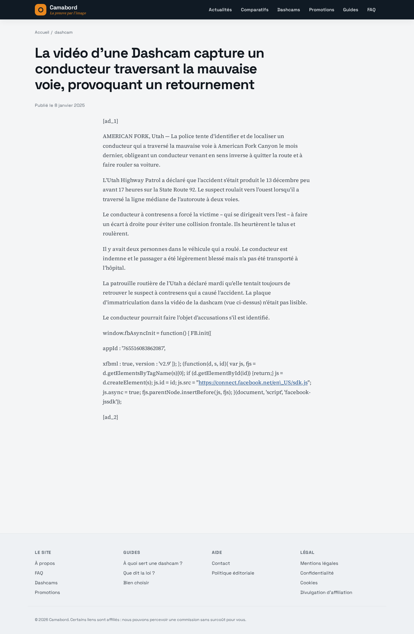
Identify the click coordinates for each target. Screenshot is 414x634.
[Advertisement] (207, 471)
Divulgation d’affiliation (326, 592)
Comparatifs (255, 9)
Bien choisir (136, 582)
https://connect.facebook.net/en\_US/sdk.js (253, 382)
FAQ (371, 9)
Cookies (309, 582)
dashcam (64, 32)
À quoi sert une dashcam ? (152, 563)
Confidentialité (317, 573)
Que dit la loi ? (139, 573)
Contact (221, 563)
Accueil (42, 32)
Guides (350, 9)
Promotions (321, 9)
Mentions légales (319, 563)
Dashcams (288, 9)
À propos (45, 563)
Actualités (220, 9)
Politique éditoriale (233, 573)
